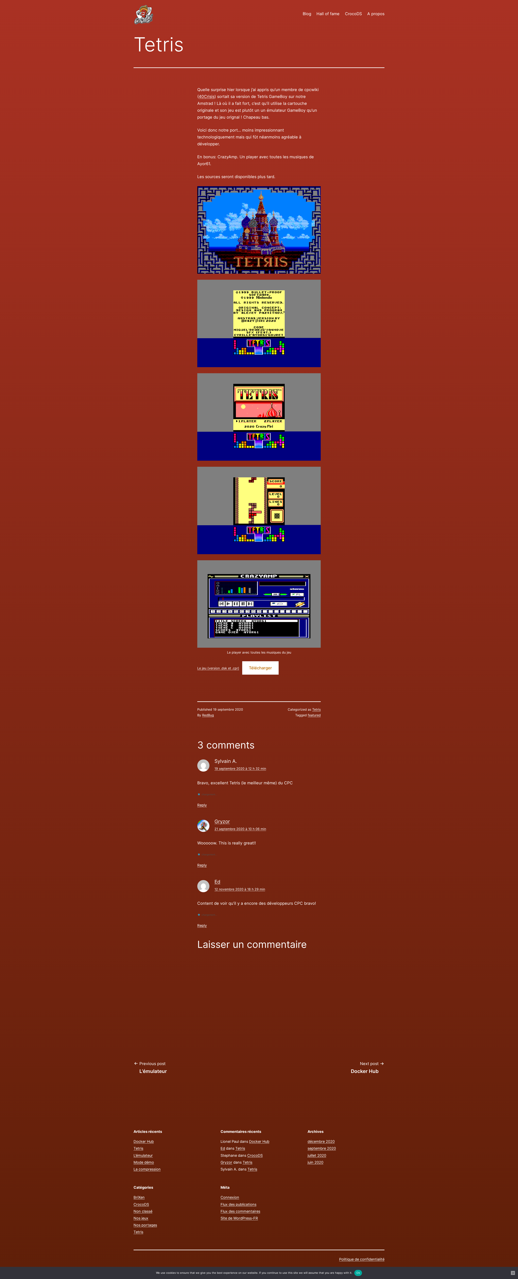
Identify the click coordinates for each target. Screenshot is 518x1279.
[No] (513, 1273)
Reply (202, 805)
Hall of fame (328, 13)
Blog (307, 13)
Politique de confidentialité (361, 1259)
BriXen (139, 1197)
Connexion (230, 1197)
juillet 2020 (317, 1155)
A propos (375, 13)
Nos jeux (141, 1218)
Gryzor (222, 821)
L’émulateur (143, 1155)
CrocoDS (353, 13)
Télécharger (260, 668)
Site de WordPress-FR (239, 1218)
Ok (358, 1272)
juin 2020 (315, 1162)
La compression (147, 1169)
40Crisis (206, 96)
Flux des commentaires (240, 1211)
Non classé (143, 1211)
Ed (217, 882)
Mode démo (144, 1162)
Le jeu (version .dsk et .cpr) (218, 668)
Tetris (316, 709)
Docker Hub (144, 1141)
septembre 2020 (322, 1148)
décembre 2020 (321, 1141)
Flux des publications (238, 1204)
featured (314, 715)
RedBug (208, 715)
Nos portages (145, 1225)
